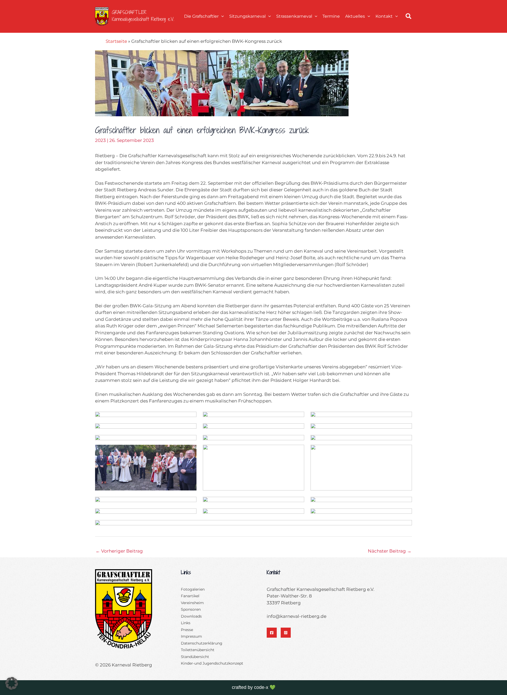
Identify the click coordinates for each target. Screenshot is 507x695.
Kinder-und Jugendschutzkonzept (212, 663)
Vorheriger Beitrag (119, 551)
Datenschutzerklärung (201, 643)
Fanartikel (190, 596)
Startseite (116, 41)
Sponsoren (191, 609)
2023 (100, 140)
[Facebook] (272, 633)
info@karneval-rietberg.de (296, 616)
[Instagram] (286, 633)
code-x (261, 687)
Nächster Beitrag (389, 551)
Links (185, 622)
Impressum (191, 636)
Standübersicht (195, 656)
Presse (187, 629)
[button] (221, 16)
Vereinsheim (192, 602)
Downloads (191, 616)
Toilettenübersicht (197, 649)
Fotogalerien (193, 589)
